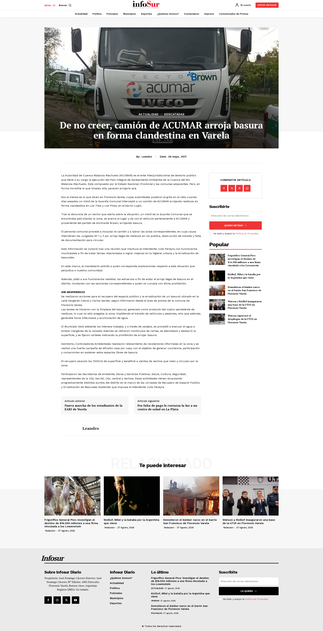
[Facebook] (224, 188)
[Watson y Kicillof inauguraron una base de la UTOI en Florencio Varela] (217, 304)
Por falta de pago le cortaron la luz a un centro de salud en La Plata (167, 407)
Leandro (147, 156)
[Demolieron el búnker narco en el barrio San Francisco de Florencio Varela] (217, 290)
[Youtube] (75, 600)
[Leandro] (69, 428)
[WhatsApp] (247, 188)
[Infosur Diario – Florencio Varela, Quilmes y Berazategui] (146, 4)
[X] (231, 188)
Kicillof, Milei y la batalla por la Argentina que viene (244, 276)
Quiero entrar (233, 225)
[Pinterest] (239, 188)
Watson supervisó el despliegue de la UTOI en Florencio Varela (242, 319)
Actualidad (148, 114)
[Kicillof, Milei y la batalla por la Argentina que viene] (217, 275)
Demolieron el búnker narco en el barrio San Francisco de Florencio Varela (244, 290)
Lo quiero (247, 591)
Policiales (156, 613)
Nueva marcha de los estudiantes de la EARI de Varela (93, 407)
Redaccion (50, 530)
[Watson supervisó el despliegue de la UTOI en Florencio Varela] (217, 318)
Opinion (155, 601)
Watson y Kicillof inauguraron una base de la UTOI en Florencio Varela (245, 304)
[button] (66, 5)
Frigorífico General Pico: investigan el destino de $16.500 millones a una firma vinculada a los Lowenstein (244, 260)
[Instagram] (57, 600)
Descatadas (174, 114)
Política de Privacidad (246, 233)
